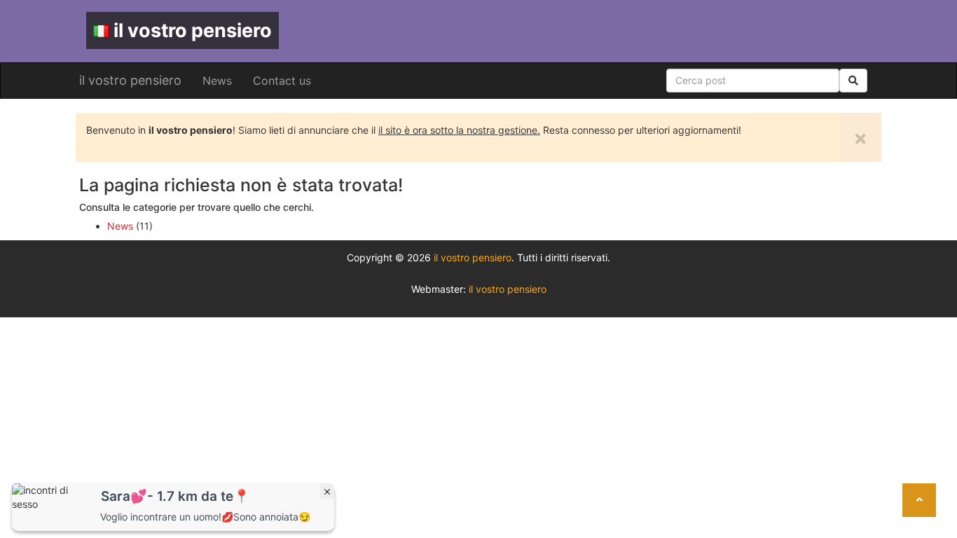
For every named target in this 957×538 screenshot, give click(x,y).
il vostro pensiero (192, 30)
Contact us (282, 81)
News (217, 81)
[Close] (327, 491)
